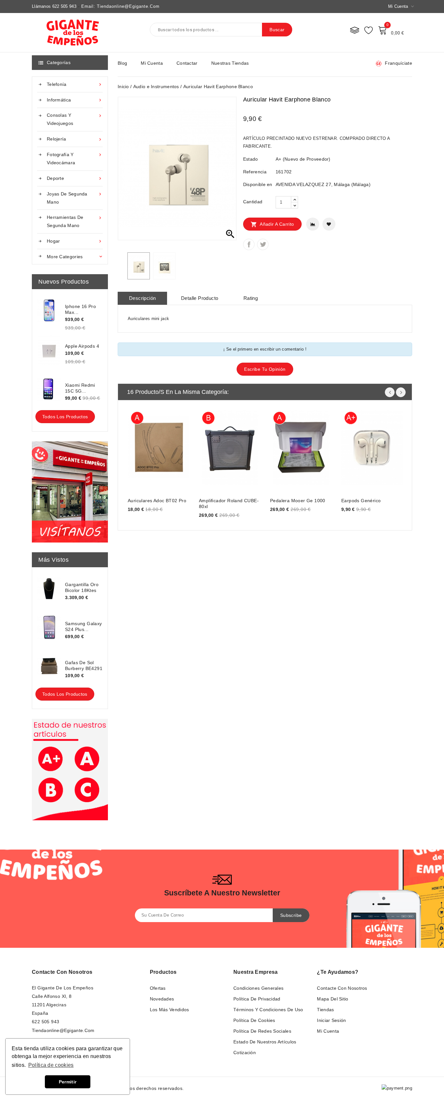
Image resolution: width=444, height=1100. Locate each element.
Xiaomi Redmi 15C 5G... (80, 388)
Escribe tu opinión (264, 369)
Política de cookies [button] (51, 1065)
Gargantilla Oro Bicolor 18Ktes (81, 587)
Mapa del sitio (332, 998)
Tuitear (262, 244)
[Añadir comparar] (312, 224)
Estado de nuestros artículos (264, 1041)
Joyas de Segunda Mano (75, 198)
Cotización (244, 1052)
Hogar (75, 241)
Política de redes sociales (262, 1031)
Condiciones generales (258, 988)
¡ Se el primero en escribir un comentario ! (265, 349)
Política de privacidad (257, 998)
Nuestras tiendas (230, 63)
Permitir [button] (67, 1081)
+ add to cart (139, 446)
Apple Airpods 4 (82, 346)
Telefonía (75, 84)
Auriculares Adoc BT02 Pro (157, 500)
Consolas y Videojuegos (75, 119)
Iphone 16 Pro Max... (80, 309)
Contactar (187, 63)
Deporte (75, 178)
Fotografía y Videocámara (75, 158)
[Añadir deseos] (328, 224)
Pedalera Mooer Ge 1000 (297, 500)
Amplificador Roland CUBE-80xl (229, 503)
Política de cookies (254, 1020)
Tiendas (325, 1009)
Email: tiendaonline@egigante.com (120, 6)
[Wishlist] (368, 29)
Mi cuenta (152, 63)
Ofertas (158, 988)
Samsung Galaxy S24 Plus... (83, 626)
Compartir (248, 244)
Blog (122, 63)
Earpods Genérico (361, 500)
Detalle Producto (199, 298)
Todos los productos (65, 416)
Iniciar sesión (331, 1020)
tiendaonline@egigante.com (63, 1030)
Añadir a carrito (272, 224)
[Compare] (354, 29)
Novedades (162, 998)
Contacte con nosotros (62, 972)
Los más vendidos (169, 1009)
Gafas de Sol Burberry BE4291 (83, 665)
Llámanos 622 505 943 (54, 6)
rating (250, 298)
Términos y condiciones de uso (268, 1009)
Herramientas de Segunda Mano (75, 221)
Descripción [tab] (142, 298)
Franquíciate (398, 63)
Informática (75, 100)
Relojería (75, 139)
